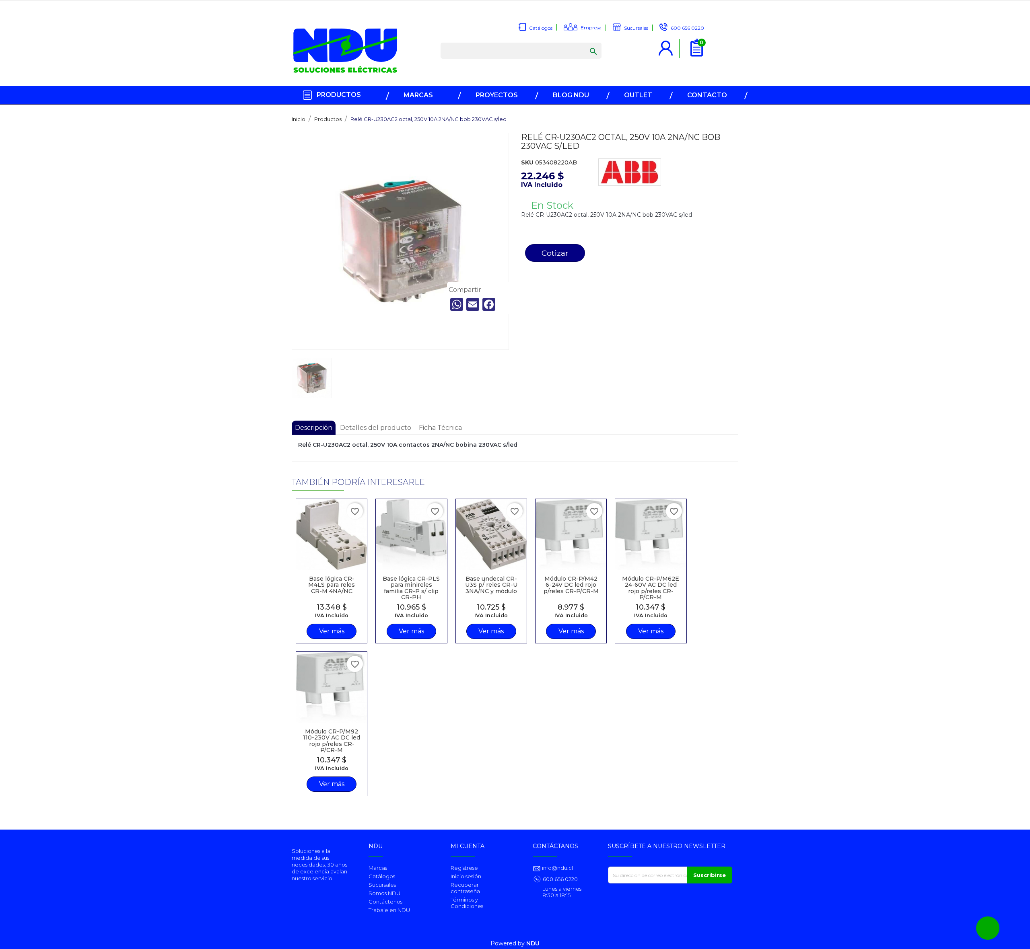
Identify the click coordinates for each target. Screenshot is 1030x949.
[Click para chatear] (987, 928)
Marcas (378, 868)
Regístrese (464, 868)
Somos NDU (384, 893)
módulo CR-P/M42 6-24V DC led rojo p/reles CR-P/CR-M (571, 585)
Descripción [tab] (313, 427)
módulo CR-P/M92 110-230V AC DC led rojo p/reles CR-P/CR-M (331, 741)
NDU (533, 943)
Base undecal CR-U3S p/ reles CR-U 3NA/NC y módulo (491, 585)
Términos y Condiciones (467, 902)
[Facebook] (489, 304)
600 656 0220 (560, 879)
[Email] (473, 304)
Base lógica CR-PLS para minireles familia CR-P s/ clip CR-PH (411, 588)
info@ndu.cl (557, 868)
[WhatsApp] (457, 304)
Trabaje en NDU (389, 910)
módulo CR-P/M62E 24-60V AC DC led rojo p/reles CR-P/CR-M (650, 588)
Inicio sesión (466, 876)
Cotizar (555, 253)
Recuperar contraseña (465, 887)
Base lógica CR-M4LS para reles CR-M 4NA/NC (331, 585)
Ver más (331, 631)
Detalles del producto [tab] (375, 427)
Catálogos (382, 876)
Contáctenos (385, 901)
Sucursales (382, 884)
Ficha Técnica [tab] (440, 427)
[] (585, 43)
